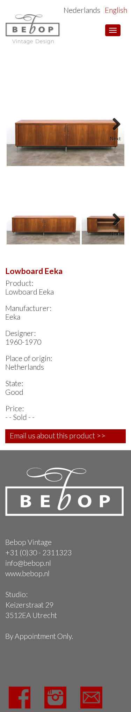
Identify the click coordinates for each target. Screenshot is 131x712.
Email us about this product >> (57, 435)
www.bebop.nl (27, 573)
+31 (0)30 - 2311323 (38, 552)
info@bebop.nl (28, 562)
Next (114, 122)
